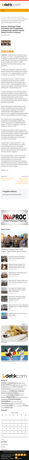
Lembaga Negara (13, 395)
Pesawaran (11, 403)
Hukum (11, 387)
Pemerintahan (14, 399)
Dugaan (13, 385)
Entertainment (5, 387)
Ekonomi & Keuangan (21, 385)
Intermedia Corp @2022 (19, 452)
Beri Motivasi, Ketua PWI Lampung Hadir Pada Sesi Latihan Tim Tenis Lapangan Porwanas (17, 298)
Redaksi (3, 446)
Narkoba (3, 397)
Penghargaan (13, 401)
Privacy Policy (4, 444)
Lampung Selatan (12, 393)
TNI (11, 408)
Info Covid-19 (18, 387)
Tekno (2, 407)
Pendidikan (5, 401)
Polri (11, 405)
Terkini (6, 408)
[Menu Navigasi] (3, 10)
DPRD (8, 385)
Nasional (10, 397)
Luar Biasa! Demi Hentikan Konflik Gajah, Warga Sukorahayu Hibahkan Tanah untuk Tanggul (17, 290)
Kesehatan (18, 389)
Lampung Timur (22, 393)
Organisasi (4, 399)
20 (13, 428)
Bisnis (23, 383)
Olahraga (22, 397)
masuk (10, 194)
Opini (26, 397)
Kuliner (7, 391)
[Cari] (26, 10)
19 (10, 428)
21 (17, 428)
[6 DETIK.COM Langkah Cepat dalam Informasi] (11, 5)
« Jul (2, 439)
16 (25, 425)
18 (6, 428)
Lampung (13, 391)
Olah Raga (17, 397)
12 (10, 425)
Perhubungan (19, 401)
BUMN (3, 385)
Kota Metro (24, 389)
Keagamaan (13, 389)
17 (2, 428)
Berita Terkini (18, 383)
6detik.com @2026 (8, 452)
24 (2, 431)
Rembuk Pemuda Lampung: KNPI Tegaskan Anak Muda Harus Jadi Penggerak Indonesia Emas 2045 (17, 266)
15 (21, 425)
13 (13, 425)
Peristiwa (4, 403)
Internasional (5, 389)
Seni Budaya (20, 405)
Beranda (3, 17)
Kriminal (3, 391)
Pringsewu (15, 405)
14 (17, 425)
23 (25, 428)
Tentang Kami (4, 449)
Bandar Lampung (8, 383)
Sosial (25, 405)
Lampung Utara (4, 395)
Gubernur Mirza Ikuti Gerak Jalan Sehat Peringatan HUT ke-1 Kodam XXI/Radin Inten (18, 306)
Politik (6, 405)
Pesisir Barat (18, 403)
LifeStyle (22, 395)
